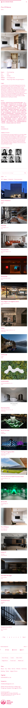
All (1, 179)
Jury (6, 668)
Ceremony (24, 668)
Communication (18, 179)
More (25, 646)
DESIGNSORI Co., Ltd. (6, 677)
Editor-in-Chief (19, 657)
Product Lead (13, 660)
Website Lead (20, 660)
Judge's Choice (13, 671)
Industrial (10, 179)
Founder (12, 657)
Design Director (5, 660)
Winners (18, 668)
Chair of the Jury (5, 657)
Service (13, 668)
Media (7, 671)
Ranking (3, 671)
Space (5, 179)
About (2, 668)
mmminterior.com (4, 128)
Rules (9, 668)
